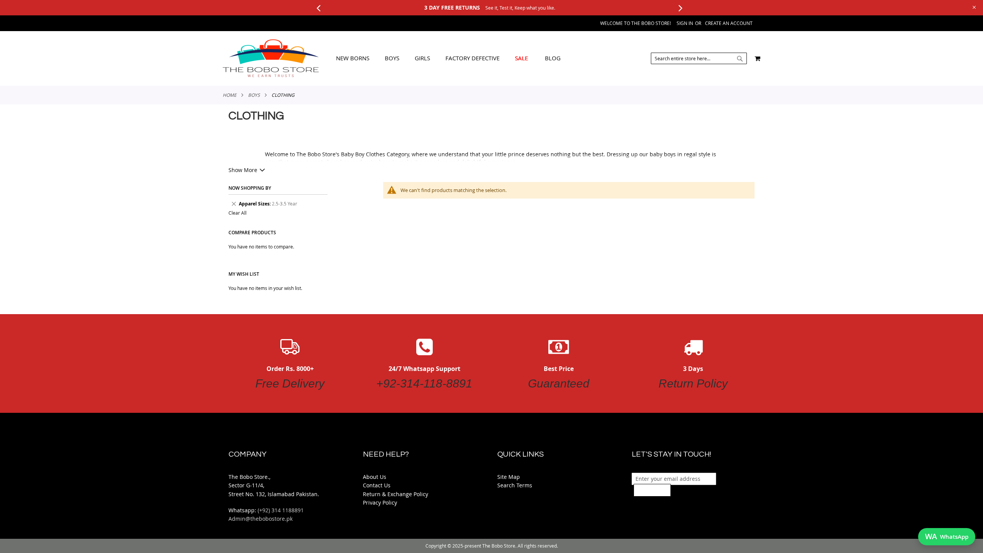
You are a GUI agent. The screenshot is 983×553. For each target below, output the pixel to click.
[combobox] (699, 58)
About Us (374, 476)
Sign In (685, 23)
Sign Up (652, 490)
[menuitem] (352, 58)
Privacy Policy (380, 502)
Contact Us (377, 485)
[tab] (448, 58)
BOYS (254, 95)
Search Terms (514, 485)
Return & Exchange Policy (395, 494)
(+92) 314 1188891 (281, 510)
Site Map (508, 476)
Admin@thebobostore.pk (260, 518)
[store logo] (271, 58)
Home (230, 95)
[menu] (448, 58)
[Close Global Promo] (973, 6)
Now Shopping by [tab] (249, 188)
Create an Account (729, 23)
